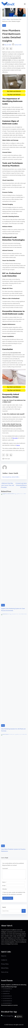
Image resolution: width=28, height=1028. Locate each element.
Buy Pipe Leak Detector (14, 94)
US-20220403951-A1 (7, 996)
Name (4, 882)
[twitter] (7, 48)
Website (4, 889)
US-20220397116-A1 (6, 1003)
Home (4, 19)
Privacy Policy (5, 964)
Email (4, 885)
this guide (15, 438)
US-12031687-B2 (6, 991)
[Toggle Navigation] (25, 4)
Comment (5, 868)
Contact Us (4, 960)
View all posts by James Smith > (10, 477)
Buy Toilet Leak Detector (14, 91)
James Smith (18, 44)
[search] (24, 911)
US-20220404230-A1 (7, 1000)
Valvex (18, 445)
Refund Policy (4, 968)
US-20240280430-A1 (7, 988)
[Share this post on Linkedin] (11, 48)
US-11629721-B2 (6, 993)
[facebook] (3, 48)
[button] (14, 91)
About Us (3, 956)
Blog (8, 19)
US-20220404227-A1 (7, 998)
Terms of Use (4, 972)
